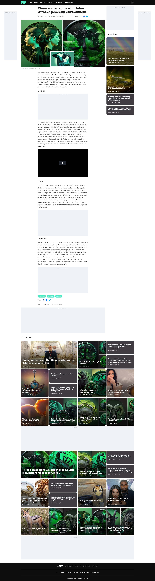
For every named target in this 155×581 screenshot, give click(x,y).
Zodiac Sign (42, 296)
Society (49, 2)
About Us (77, 566)
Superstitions (69, 2)
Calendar (95, 566)
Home (39, 304)
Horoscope (50, 296)
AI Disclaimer (69, 566)
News (36, 2)
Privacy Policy (86, 566)
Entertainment (58, 2)
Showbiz (42, 2)
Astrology (64, 16)
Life (31, 2)
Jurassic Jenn (43, 16)
